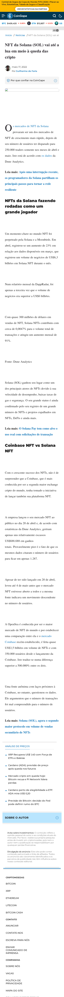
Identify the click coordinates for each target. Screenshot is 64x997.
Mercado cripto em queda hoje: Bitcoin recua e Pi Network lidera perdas (27, 779)
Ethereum (12, 898)
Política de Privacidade (14, 982)
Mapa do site (14, 990)
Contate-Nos (14, 932)
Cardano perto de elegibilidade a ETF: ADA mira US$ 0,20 (30, 792)
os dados (47, 155)
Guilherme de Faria (26, 71)
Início (8, 35)
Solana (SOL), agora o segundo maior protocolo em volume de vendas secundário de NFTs (32, 726)
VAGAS (10, 973)
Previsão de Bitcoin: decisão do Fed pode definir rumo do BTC (29, 802)
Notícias (20, 35)
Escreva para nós (18, 940)
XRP (8, 890)
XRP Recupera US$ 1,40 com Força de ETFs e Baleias (30, 756)
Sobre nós (13, 966)
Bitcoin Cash (14, 912)
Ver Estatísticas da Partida (32, 9)
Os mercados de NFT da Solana (31, 126)
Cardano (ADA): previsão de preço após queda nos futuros (28, 767)
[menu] (3, 16)
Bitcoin (11, 883)
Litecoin (11, 905)
